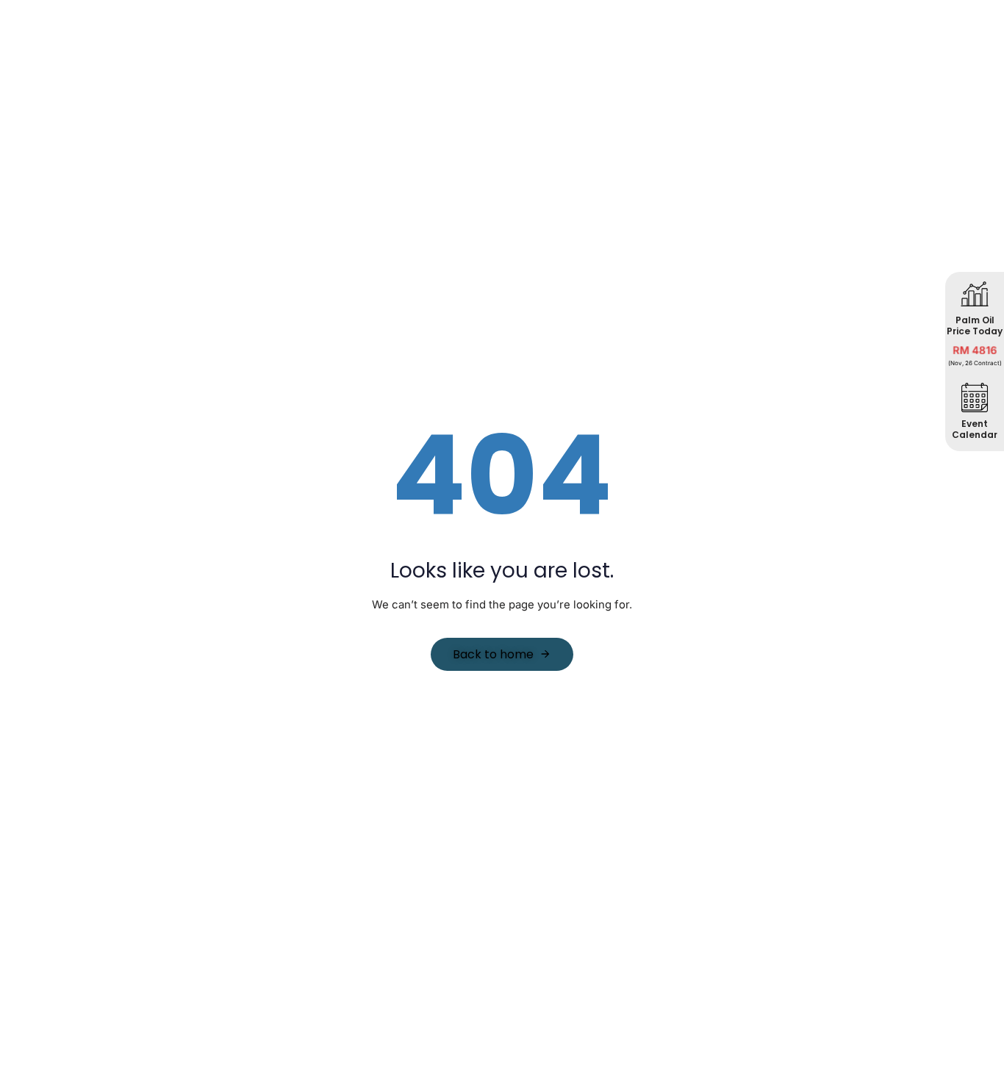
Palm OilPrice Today (975, 325)
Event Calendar (974, 428)
